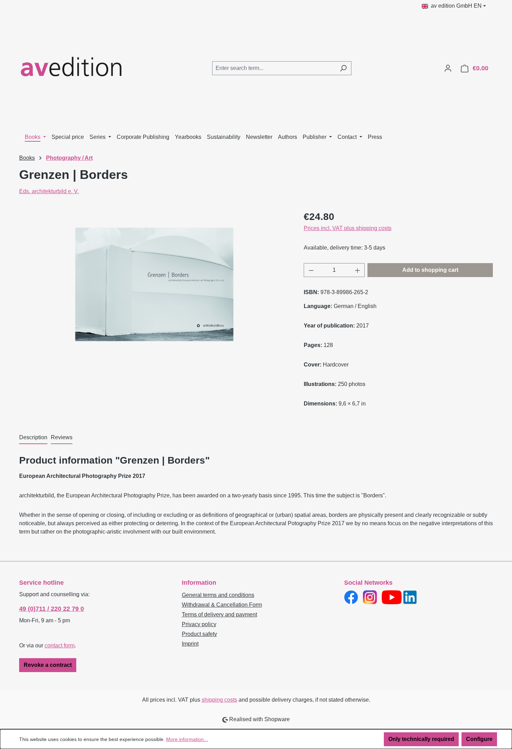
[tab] (33, 438)
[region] (154, 284)
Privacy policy (199, 624)
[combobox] (273, 68)
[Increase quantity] (357, 270)
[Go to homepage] (71, 67)
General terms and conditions (218, 595)
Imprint (190, 644)
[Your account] (448, 68)
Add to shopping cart (430, 270)
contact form (60, 645)
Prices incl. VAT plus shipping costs (347, 228)
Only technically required (421, 739)
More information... (187, 739)
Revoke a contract (48, 665)
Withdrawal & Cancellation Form (222, 605)
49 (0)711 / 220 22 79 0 (51, 608)
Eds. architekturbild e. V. (49, 191)
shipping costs (219, 700)
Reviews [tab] (61, 437)
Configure (479, 739)
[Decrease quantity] (311, 270)
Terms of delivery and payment (219, 614)
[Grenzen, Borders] (154, 284)
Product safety (199, 634)
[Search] (343, 68)
